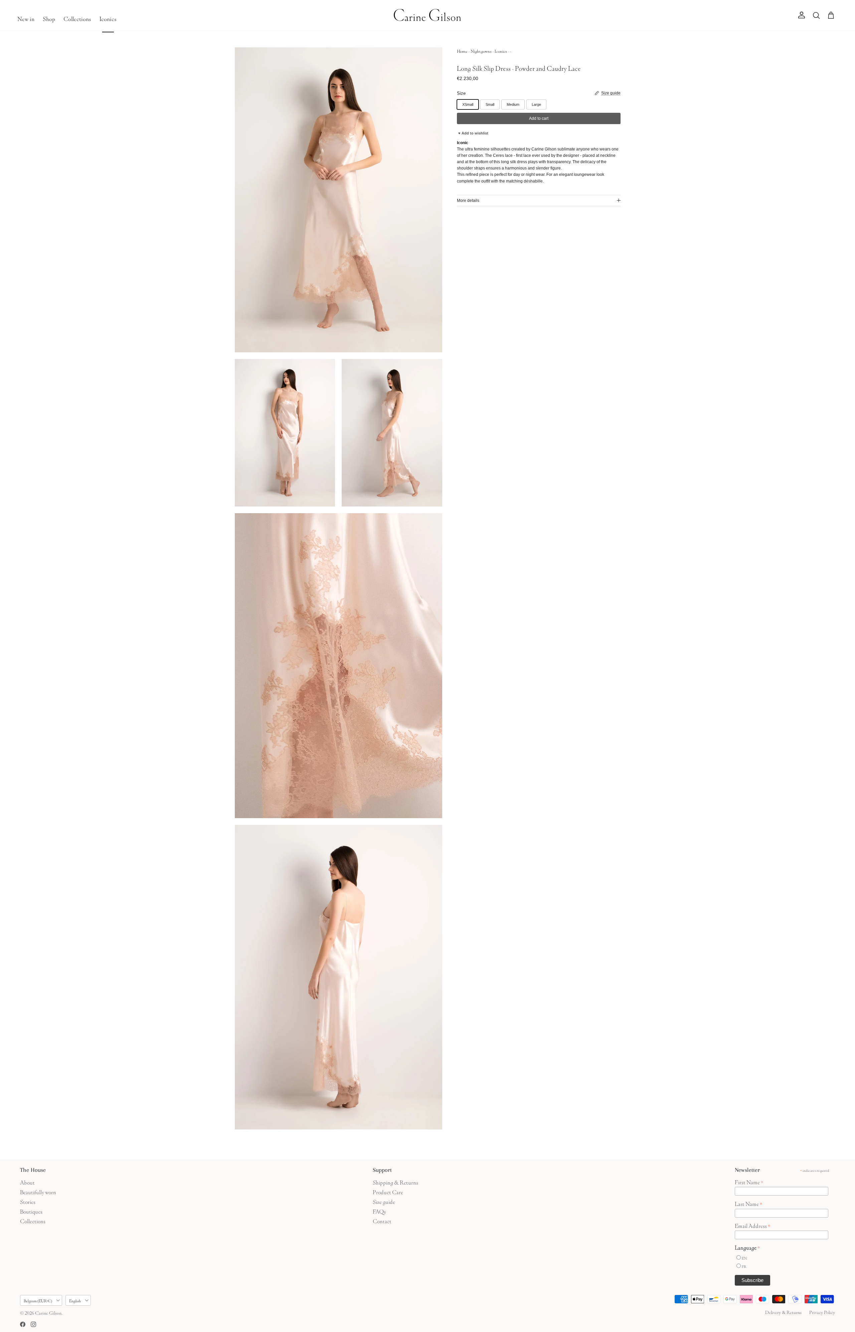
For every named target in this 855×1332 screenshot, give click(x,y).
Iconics (108, 18)
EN (744, 1258)
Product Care (388, 1191)
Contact (382, 1220)
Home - (464, 50)
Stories (27, 1201)
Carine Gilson (48, 1312)
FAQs (379, 1211)
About (27, 1182)
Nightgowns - (483, 50)
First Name (749, 1181)
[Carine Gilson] (427, 15)
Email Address (752, 1225)
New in (25, 18)
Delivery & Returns (783, 1311)
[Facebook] (22, 1324)
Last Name (748, 1203)
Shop (49, 18)
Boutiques (31, 1211)
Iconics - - (503, 50)
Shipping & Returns (395, 1182)
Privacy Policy (822, 1311)
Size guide (384, 1201)
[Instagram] (33, 1324)
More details (468, 200)
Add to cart (538, 118)
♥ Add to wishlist (473, 133)
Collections (77, 18)
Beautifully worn (38, 1191)
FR (744, 1266)
